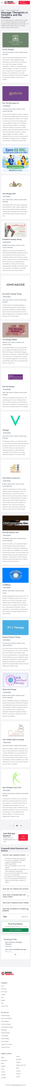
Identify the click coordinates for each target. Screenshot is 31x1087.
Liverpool (18, 1074)
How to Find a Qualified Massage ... (16, 949)
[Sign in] (16, 2)
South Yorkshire (11, 342)
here (9, 858)
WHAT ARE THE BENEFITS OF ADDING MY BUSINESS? (15, 910)
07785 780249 (7, 242)
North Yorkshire (10, 52)
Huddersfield (5, 538)
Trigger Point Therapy (6, 1044)
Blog (2, 997)
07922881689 (6, 106)
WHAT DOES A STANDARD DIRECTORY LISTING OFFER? (14, 896)
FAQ (2, 1003)
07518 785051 (6, 640)
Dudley (18, 1056)
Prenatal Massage (5, 1033)
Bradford (4, 484)
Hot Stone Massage (6, 1024)
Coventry (3, 1075)
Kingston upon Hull (20, 1065)
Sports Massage (5, 1021)
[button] (27, 917)
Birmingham (4, 1060)
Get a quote (4, 992)
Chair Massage (4, 1041)
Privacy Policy (4, 1006)
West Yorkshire (9, 199)
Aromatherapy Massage (7, 1027)
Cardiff (3, 1072)
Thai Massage (4, 1036)
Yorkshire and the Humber (20, 52)
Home (2, 986)
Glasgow (18, 1062)
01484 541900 (7, 535)
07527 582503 (6, 587)
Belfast (2, 1057)
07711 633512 (6, 196)
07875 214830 (6, 297)
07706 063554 (7, 433)
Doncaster (3, 1078)
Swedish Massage (5, 1015)
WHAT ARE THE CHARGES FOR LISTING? (15, 889)
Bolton (2, 1063)
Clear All (23, 917)
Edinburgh (18, 1059)
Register (3, 1000)
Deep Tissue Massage (6, 1018)
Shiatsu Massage (5, 1038)
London (18, 1076)
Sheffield (4, 342)
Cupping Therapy (5, 1047)
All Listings (3, 989)
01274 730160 (6, 481)
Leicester (18, 1071)
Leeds (3, 199)
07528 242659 (7, 742)
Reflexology (4, 1030)
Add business (23, 837)
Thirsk (3, 52)
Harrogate (4, 109)
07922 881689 (7, 389)
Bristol (2, 1069)
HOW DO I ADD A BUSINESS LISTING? (14, 855)
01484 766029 (7, 692)
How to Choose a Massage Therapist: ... (13, 943)
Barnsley (4, 793)
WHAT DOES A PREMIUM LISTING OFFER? (15, 903)
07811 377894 (6, 790)
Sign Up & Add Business (15, 930)
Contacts (3, 994)
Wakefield (4, 245)
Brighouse (4, 695)
